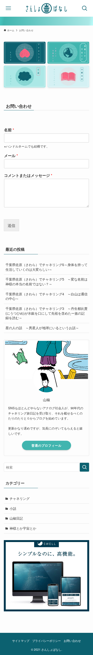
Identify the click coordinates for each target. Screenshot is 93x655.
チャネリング (20, 498)
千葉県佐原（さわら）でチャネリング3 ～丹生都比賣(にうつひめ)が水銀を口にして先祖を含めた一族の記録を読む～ (46, 313)
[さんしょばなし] (46, 8)
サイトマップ (20, 641)
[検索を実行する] (84, 467)
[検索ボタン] (84, 8)
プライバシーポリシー (46, 641)
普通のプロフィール (46, 445)
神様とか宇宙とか (23, 528)
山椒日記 (16, 518)
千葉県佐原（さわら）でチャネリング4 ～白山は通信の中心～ (46, 296)
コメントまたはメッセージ (28, 175)
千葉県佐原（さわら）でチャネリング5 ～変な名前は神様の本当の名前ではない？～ (46, 281)
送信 (11, 225)
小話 (13, 508)
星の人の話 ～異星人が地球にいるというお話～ (42, 327)
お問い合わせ (72, 641)
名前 (9, 130)
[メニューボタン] (8, 8)
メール (11, 155)
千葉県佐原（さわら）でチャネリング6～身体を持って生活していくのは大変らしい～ (46, 267)
